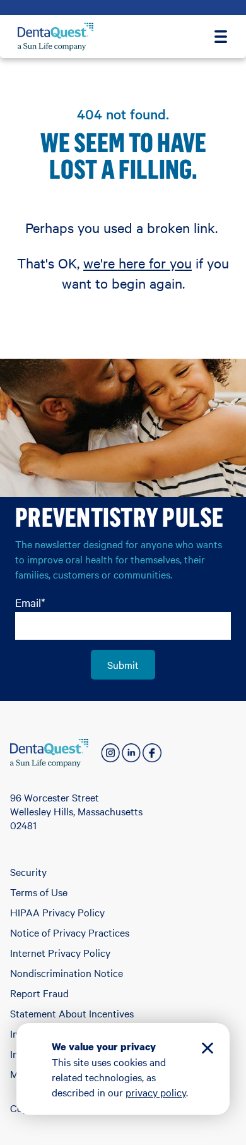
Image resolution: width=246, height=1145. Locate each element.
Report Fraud (39, 993)
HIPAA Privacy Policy (57, 912)
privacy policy (156, 1092)
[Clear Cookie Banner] (207, 1049)
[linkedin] (131, 752)
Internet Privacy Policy (60, 952)
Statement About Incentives (72, 1013)
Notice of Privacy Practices (69, 932)
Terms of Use (38, 892)
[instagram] (110, 752)
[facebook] (152, 752)
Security (28, 871)
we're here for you (137, 263)
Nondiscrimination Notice (66, 973)
